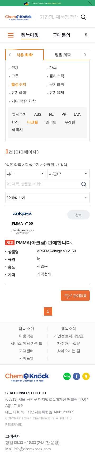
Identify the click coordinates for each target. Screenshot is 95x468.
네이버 (67, 376)
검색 (83, 17)
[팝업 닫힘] (90, 3)
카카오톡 (86, 376)
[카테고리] (10, 35)
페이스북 (76, 376)
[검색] (83, 184)
